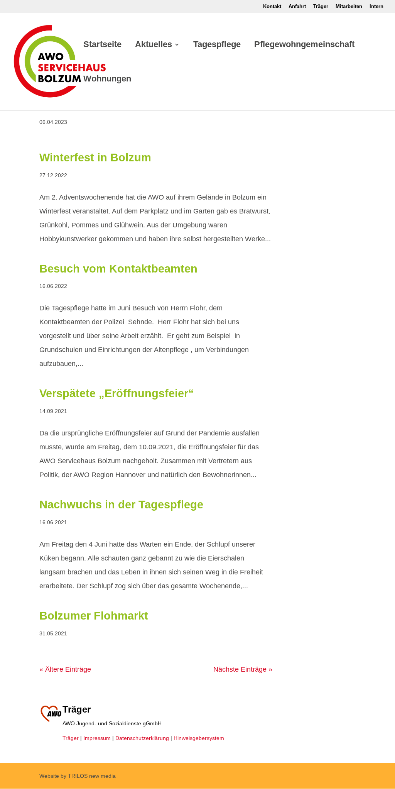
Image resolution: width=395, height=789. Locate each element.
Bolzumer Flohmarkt (93, 616)
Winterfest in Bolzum (95, 157)
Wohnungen (107, 79)
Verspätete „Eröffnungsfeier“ (116, 393)
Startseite (102, 45)
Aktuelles (153, 45)
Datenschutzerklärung (142, 738)
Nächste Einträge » (242, 669)
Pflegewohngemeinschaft (304, 45)
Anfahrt (297, 6)
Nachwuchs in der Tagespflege (121, 504)
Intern (376, 6)
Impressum (97, 738)
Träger (320, 6)
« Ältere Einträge (65, 669)
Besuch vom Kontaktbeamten (118, 268)
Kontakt (272, 6)
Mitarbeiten (349, 6)
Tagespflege (217, 45)
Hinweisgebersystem (199, 738)
